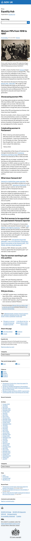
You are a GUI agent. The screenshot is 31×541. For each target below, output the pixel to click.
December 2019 (6, 434)
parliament (6, 315)
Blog (2, 9)
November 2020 (7, 421)
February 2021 (6, 418)
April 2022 (5, 407)
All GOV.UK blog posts (19, 512)
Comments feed (6, 478)
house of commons (23, 313)
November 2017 (6, 452)
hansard (16, 313)
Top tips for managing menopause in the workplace (15, 386)
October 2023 (6, 404)
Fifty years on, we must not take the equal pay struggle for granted (8, 323)
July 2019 (5, 439)
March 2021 (6, 416)
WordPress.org (6, 479)
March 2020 (6, 431)
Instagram (5, 375)
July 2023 (5, 405)
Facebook (19, 331)
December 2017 (6, 451)
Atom (18, 364)
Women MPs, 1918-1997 (8, 83)
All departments (12, 514)
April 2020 (5, 430)
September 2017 (7, 456)
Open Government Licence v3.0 (10, 524)
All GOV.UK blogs (6, 512)
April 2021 (5, 414)
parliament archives (14, 315)
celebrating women (9, 313)
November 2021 (7, 410)
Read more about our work (7, 347)
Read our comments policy (7, 501)
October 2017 (6, 454)
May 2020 (5, 428)
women (3, 316)
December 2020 (7, 419)
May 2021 (5, 413)
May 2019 (5, 442)
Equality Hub (7, 11)
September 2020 (7, 424)
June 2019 (5, 440)
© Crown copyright (15, 537)
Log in (4, 475)
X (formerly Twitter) (7, 331)
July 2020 (5, 425)
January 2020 (6, 433)
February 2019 (6, 443)
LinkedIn (5, 334)
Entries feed (5, 476)
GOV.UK (3, 514)
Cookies (18, 516)
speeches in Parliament (19, 185)
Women (18, 37)
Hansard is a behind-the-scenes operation (13, 181)
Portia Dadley (4, 37)
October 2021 (6, 411)
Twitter (4, 371)
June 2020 (5, 427)
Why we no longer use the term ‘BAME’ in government (16, 391)
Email (18, 334)
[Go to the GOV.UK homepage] (7, 2)
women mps (19, 316)
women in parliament (10, 316)
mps (2, 315)
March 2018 (6, 449)
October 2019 (6, 436)
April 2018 (5, 448)
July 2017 (5, 459)
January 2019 (6, 445)
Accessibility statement (8, 516)
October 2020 (6, 422)
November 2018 (7, 446)
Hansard (22, 70)
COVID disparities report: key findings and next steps (16, 392)
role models (23, 315)
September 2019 (7, 437)
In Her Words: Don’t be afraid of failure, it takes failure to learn (22, 323)
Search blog (5, 19)
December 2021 (6, 408)
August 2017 (6, 457)
